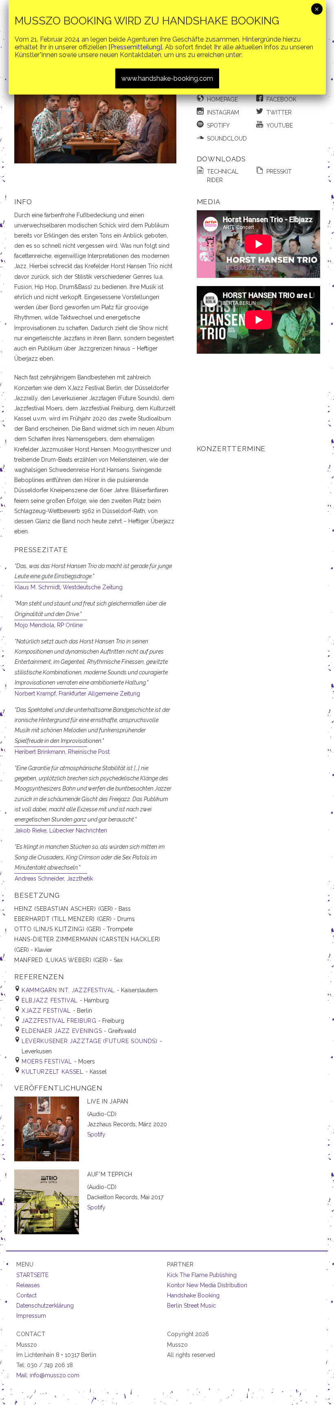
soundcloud (227, 138)
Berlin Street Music (191, 1305)
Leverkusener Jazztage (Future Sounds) (91, 1041)
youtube (279, 125)
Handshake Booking (193, 1295)
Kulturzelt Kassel (54, 1071)
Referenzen (39, 977)
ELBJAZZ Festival (51, 1000)
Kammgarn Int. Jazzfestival (69, 990)
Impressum (31, 1316)
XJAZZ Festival (47, 1010)
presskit (279, 171)
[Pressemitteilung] (135, 47)
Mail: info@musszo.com (47, 1375)
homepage (222, 99)
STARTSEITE (32, 1275)
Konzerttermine (231, 449)
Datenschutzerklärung (45, 1305)
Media (208, 202)
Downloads (221, 159)
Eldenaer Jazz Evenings (63, 1031)
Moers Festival (48, 1061)
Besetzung (37, 895)
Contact (26, 1295)
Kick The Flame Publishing (202, 1275)
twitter (279, 112)
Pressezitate (41, 550)
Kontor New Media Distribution (207, 1285)
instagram (223, 112)
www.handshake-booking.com (167, 78)
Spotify (96, 1134)
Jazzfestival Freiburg (60, 1020)
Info (23, 202)
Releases (28, 1285)
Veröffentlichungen (58, 1088)
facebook (281, 99)
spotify (218, 125)
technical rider (222, 175)
